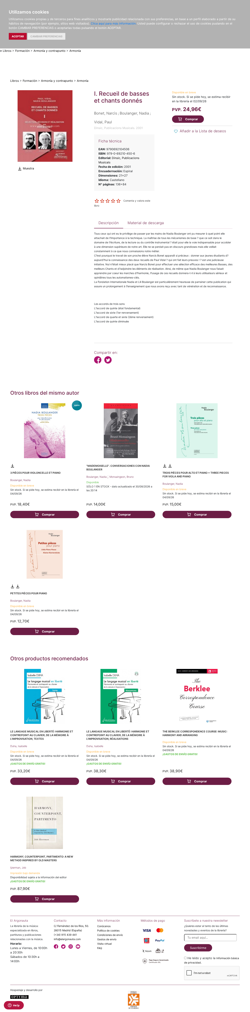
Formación (22, 51)
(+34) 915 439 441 (65, 934)
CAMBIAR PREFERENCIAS (46, 36)
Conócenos (104, 926)
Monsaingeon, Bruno (121, 476)
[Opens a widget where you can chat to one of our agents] (14, 1005)
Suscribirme (198, 948)
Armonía (75, 51)
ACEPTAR (18, 36)
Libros (7, 51)
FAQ (99, 948)
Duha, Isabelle (18, 746)
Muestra (28, 168)
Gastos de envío (106, 939)
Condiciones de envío (110, 934)
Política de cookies (108, 930)
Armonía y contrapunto (49, 51)
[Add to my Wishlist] (176, 131)
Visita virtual (104, 943)
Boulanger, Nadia (20, 480)
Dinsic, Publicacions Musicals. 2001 (118, 128)
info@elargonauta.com (67, 939)
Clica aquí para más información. (113, 23)
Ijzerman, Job (18, 867)
